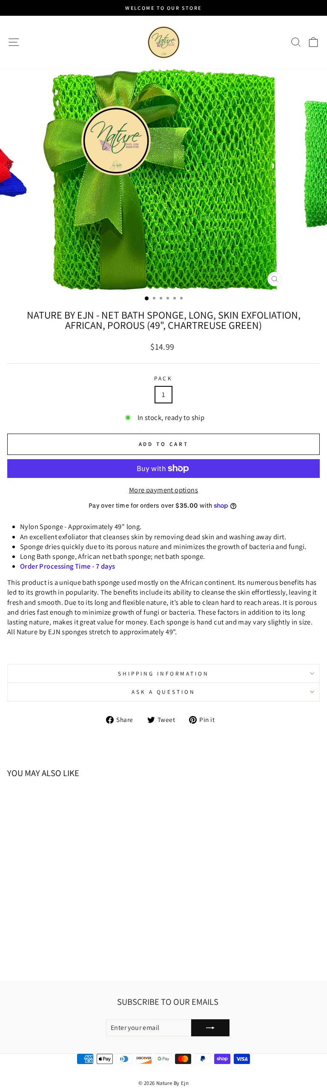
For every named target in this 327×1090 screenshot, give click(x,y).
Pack (163, 378)
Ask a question (164, 692)
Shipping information (163, 673)
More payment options (163, 490)
